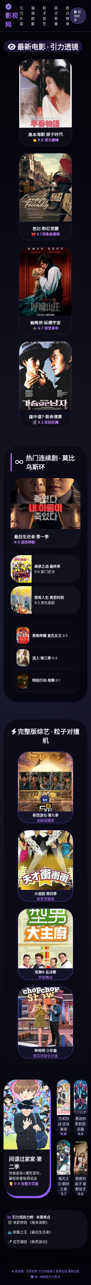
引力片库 (21, 16)
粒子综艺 (44, 16)
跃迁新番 (56, 16)
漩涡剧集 (33, 16)
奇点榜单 (67, 16)
